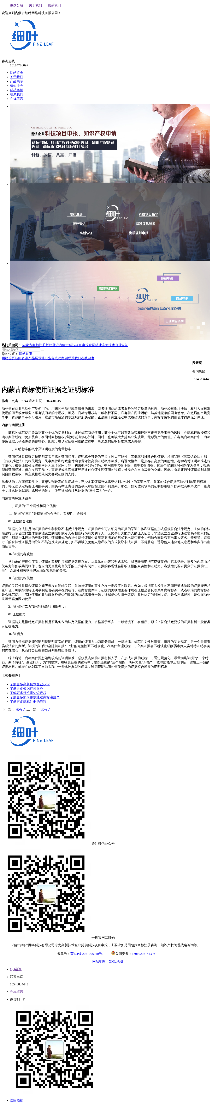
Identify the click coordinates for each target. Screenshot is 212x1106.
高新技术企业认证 (115, 345)
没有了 (21, 709)
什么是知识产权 (28, 693)
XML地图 (116, 961)
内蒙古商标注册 (34, 345)
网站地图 (99, 961)
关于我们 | (38, 5)
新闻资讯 (21, 358)
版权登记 (52, 345)
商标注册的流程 (28, 701)
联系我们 (54, 5)
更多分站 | (19, 5)
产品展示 (16, 81)
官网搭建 (95, 345)
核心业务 (16, 85)
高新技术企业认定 (30, 684)
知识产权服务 (26, 688)
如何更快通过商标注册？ (35, 697)
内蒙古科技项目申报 (74, 345)
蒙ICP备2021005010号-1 (87, 954)
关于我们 (16, 77)
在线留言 (16, 98)
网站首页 (16, 72)
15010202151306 (143, 954)
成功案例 (16, 90)
